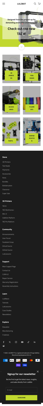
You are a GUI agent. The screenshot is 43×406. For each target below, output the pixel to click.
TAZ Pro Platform (8, 221)
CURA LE (5, 274)
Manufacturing (7, 331)
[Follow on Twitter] (10, 342)
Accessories (11, 108)
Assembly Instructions (10, 286)
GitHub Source (7, 250)
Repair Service (7, 278)
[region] (21, 27)
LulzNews (5, 298)
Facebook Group (7, 242)
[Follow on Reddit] (3, 346)
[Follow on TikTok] (28, 342)
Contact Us (6, 270)
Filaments (31, 108)
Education (5, 327)
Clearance (5, 189)
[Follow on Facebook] (3, 342)
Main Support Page (9, 266)
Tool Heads (32, 76)
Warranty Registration (10, 282)
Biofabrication (32, 138)
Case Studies (6, 310)
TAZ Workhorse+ (8, 210)
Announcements (8, 234)
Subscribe (21, 397)
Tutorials (5, 302)
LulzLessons (6, 254)
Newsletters (6, 314)
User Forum (6, 238)
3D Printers (11, 75)
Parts (10, 141)
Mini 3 (4, 214)
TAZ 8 (4, 206)
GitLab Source (7, 246)
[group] (21, 27)
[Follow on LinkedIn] (34, 342)
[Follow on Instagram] (16, 342)
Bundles (5, 181)
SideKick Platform (8, 217)
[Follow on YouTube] (22, 342)
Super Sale (6, 193)
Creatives (5, 335)
